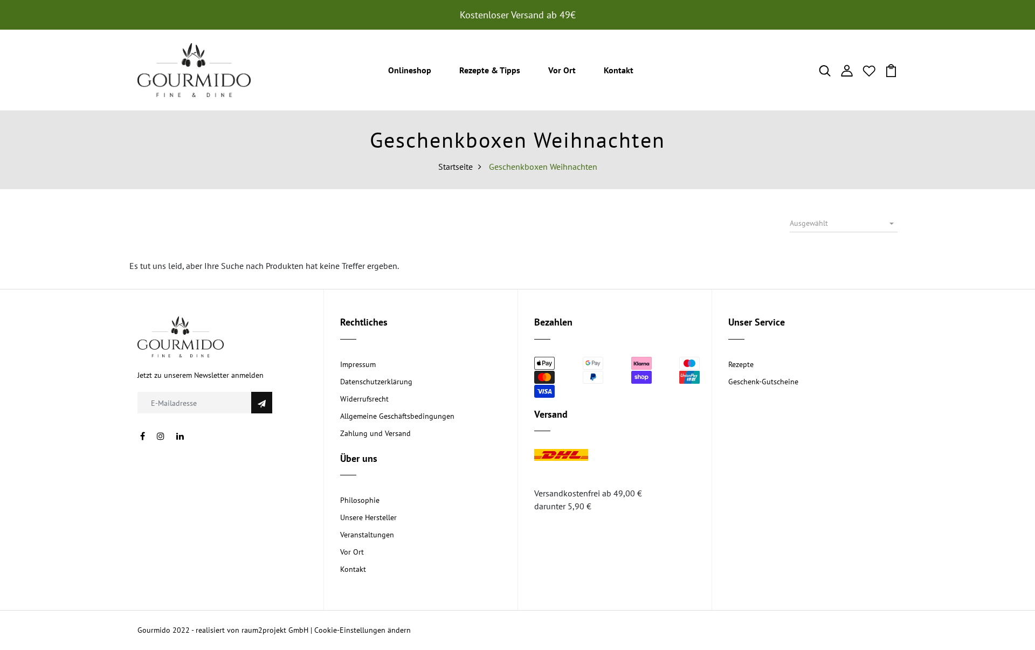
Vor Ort (562, 70)
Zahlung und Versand (375, 433)
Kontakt (618, 70)
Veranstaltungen (367, 535)
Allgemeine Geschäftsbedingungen (397, 416)
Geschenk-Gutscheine (763, 381)
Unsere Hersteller (368, 517)
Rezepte (741, 364)
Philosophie (360, 500)
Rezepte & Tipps (489, 70)
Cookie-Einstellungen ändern (362, 630)
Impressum (358, 364)
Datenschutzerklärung (376, 381)
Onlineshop (409, 70)
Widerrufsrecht (364, 399)
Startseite (455, 166)
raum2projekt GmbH (275, 630)
